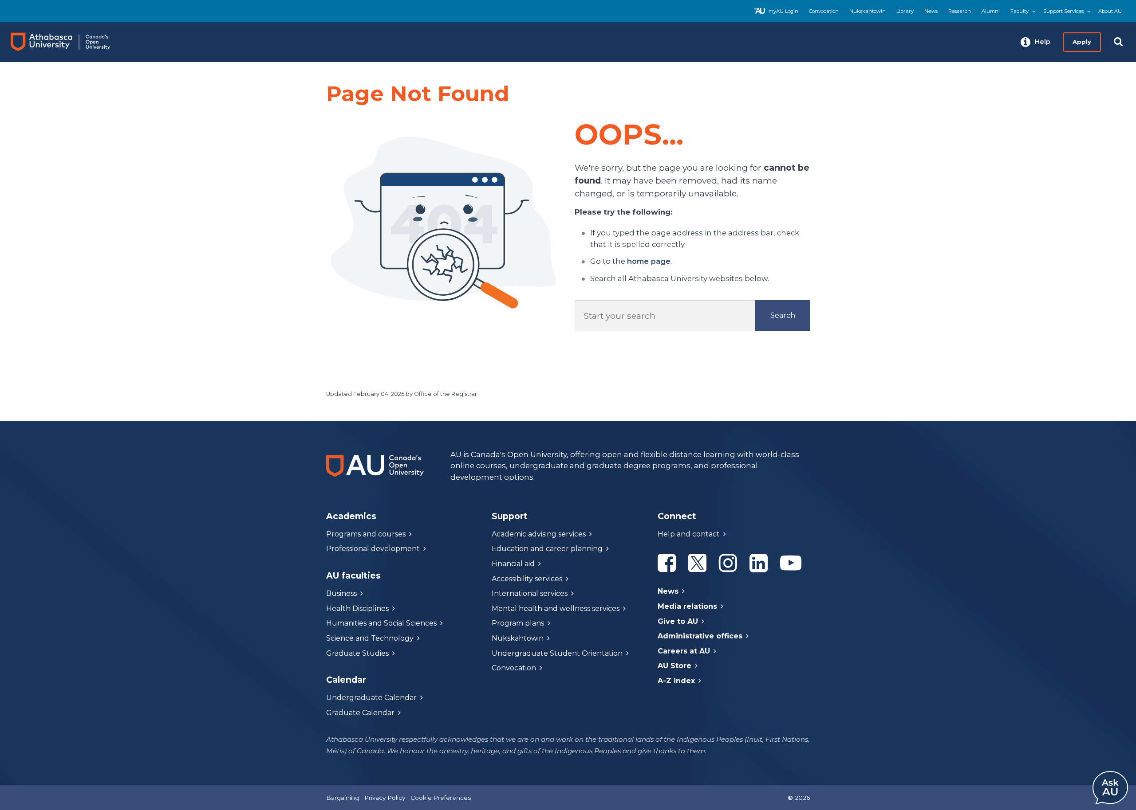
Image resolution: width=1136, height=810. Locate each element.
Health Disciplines (357, 608)
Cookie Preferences (440, 797)
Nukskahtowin (867, 11)
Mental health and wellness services (555, 608)
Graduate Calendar (360, 712)
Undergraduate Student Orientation (557, 653)
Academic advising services (539, 534)
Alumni (991, 11)
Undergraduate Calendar (371, 697)
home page (649, 261)
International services (530, 593)
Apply (1082, 41)
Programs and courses (366, 534)
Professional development (373, 548)
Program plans (518, 623)
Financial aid (513, 564)
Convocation (824, 11)
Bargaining (342, 797)
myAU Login (783, 11)
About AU (1110, 11)
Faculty (1019, 11)
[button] (1035, 42)
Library (905, 11)
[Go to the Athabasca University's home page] (68, 42)
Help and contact (689, 534)
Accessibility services (527, 579)
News (931, 11)
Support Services (1063, 11)
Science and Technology (370, 638)
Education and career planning (547, 548)
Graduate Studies (357, 653)
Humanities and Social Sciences (381, 623)
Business (341, 593)
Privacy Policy (384, 797)
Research (959, 11)
